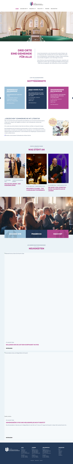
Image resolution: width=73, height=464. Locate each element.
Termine (47, 8)
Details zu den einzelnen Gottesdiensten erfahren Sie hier (18, 135)
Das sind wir (23, 8)
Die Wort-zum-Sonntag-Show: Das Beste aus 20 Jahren (57, 189)
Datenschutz (37, 460)
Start (17, 8)
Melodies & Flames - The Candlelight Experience (35, 189)
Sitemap (41, 460)
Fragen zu (32, 8)
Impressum (32, 460)
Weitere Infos (11, 103)
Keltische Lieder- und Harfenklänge (12, 184)
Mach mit (39, 8)
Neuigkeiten (54, 8)
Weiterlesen (9, 348)
